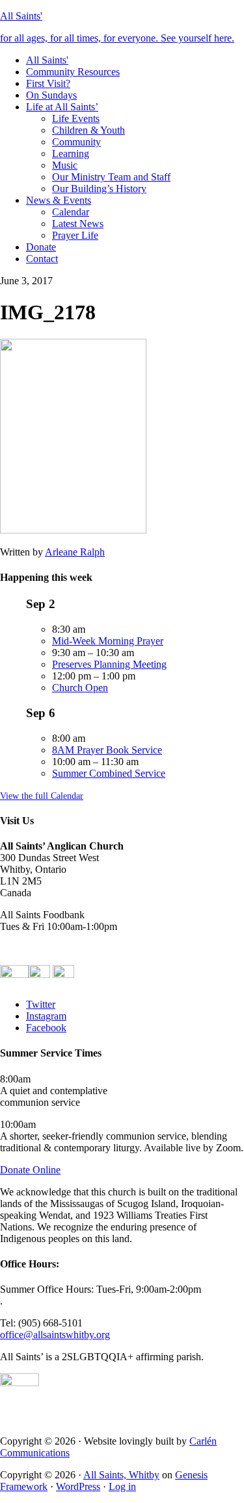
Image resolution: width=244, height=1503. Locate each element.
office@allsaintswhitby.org (55, 1334)
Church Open (80, 687)
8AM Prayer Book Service (107, 749)
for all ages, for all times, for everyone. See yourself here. (117, 37)
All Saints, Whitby (121, 1474)
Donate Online (30, 1169)
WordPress (78, 1486)
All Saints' (21, 15)
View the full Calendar (41, 796)
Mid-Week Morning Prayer (107, 640)
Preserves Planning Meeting (109, 664)
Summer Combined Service (108, 773)
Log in (122, 1486)
